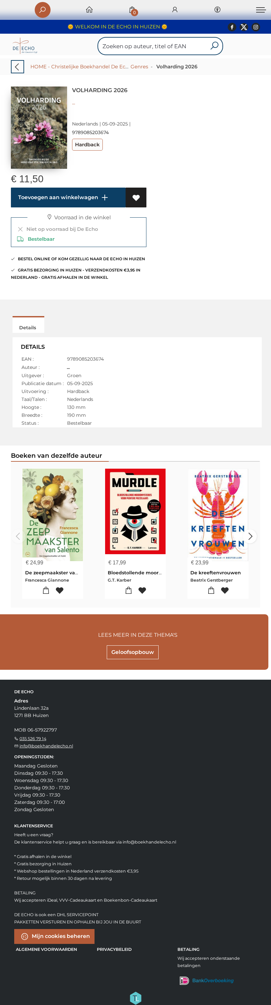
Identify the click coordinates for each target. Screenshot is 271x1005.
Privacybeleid (114, 949)
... (73, 102)
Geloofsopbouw (132, 652)
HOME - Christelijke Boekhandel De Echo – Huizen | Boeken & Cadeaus (117, 66)
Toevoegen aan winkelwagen (57, 197)
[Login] (175, 10)
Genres (139, 66)
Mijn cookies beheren (60, 936)
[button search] (214, 46)
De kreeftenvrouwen (215, 573)
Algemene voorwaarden (46, 949)
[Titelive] (135, 997)
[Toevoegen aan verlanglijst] (136, 197)
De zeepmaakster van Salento (61, 573)
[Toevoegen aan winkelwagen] (46, 591)
